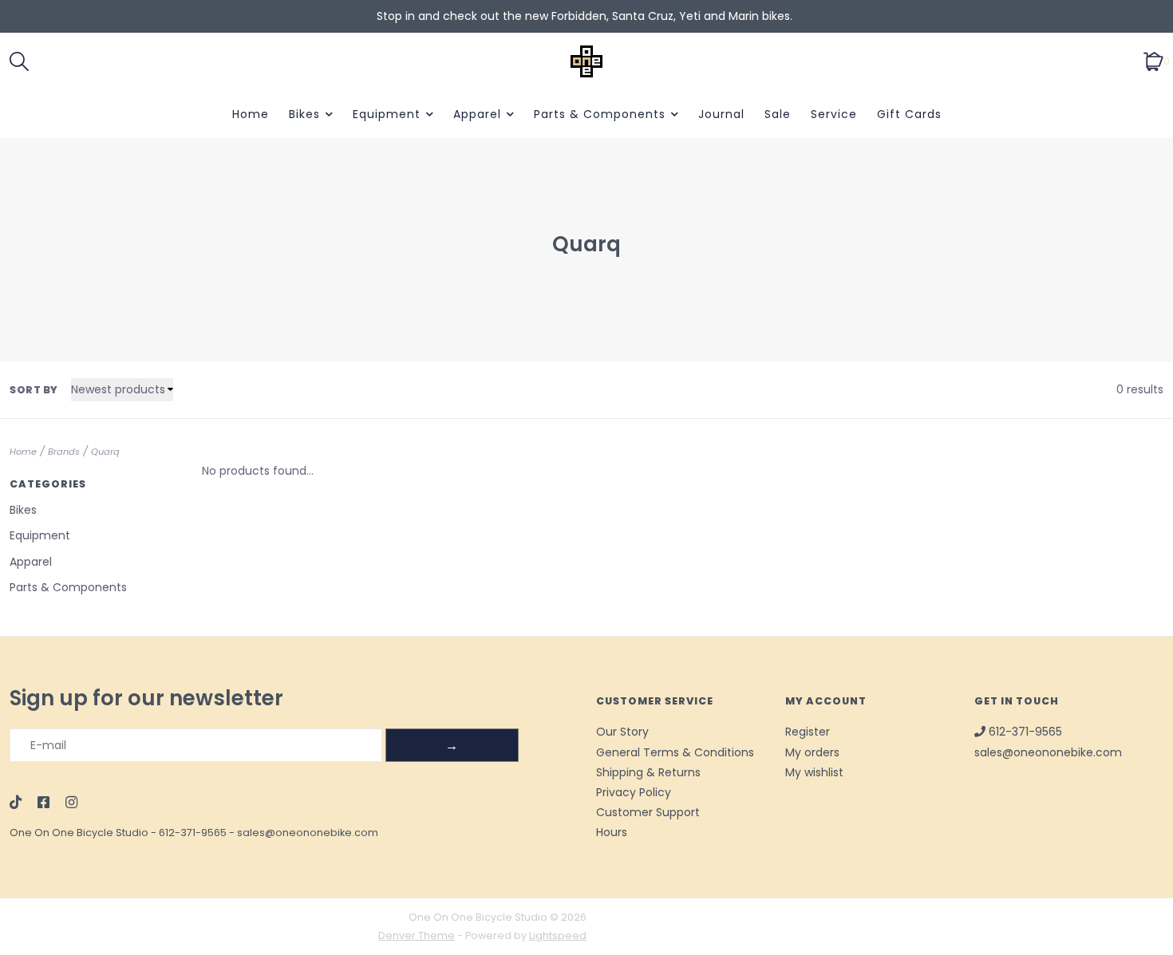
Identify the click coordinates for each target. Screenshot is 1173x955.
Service (834, 114)
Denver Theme (416, 935)
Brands (64, 451)
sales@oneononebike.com (307, 832)
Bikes (304, 114)
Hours (611, 832)
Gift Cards (909, 114)
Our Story (622, 732)
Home (250, 114)
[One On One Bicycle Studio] (586, 61)
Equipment (387, 114)
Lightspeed (557, 935)
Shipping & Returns (648, 772)
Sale (777, 114)
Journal (721, 114)
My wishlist (814, 772)
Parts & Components (599, 114)
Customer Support (648, 812)
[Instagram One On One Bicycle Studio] (71, 803)
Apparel (477, 114)
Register (807, 732)
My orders (812, 752)
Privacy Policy (633, 792)
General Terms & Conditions (675, 752)
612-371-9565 (193, 832)
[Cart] (1153, 61)
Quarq (105, 451)
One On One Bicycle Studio (79, 832)
